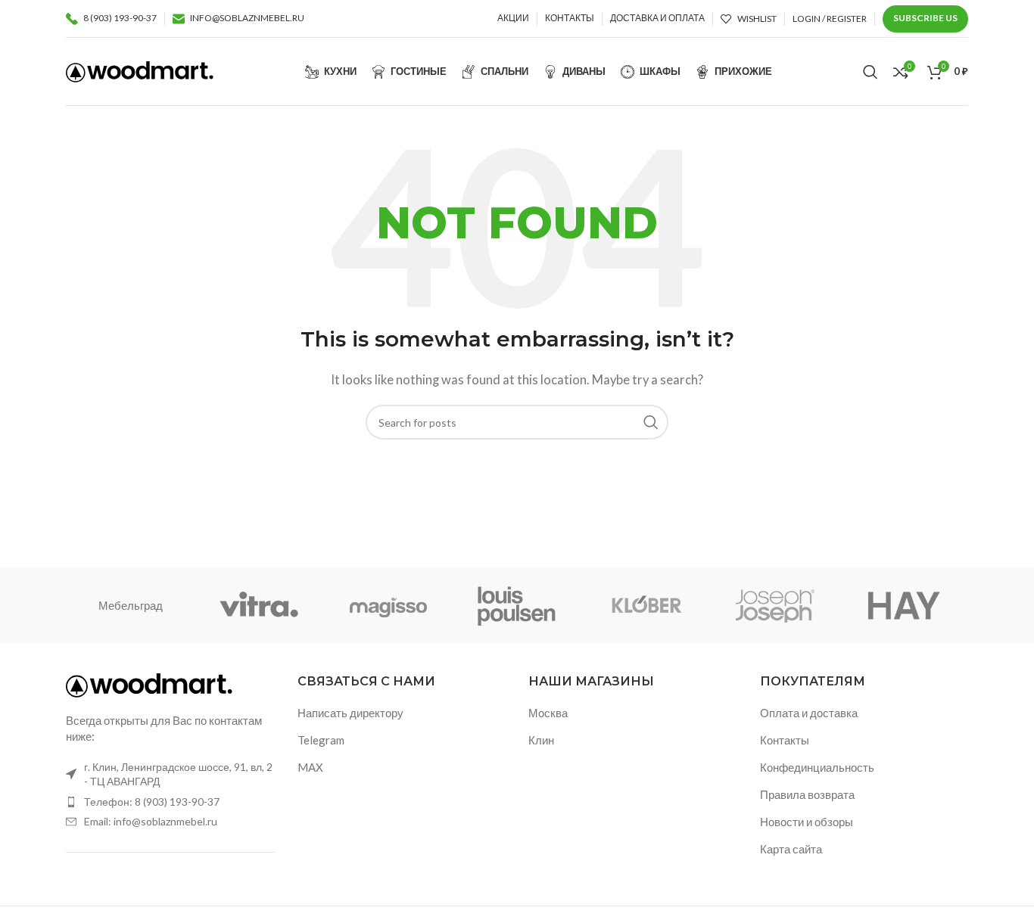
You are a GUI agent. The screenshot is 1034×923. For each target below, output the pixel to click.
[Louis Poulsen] (517, 605)
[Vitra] (259, 605)
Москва (548, 712)
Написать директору (350, 712)
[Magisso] (388, 605)
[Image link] (149, 684)
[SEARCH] (651, 422)
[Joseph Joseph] (774, 605)
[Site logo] (139, 69)
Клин (541, 740)
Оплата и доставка (809, 712)
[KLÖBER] (645, 605)
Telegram (320, 740)
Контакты (784, 740)
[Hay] (903, 605)
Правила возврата (807, 794)
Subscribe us (925, 17)
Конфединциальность (817, 767)
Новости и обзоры (806, 821)
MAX (310, 767)
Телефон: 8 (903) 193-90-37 (152, 801)
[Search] (870, 72)
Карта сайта (791, 849)
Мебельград (130, 605)
